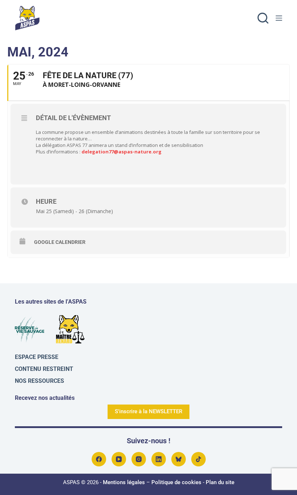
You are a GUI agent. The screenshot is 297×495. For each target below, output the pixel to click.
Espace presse (36, 357)
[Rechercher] (263, 18)
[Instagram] (138, 459)
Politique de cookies (176, 482)
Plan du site (220, 482)
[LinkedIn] (158, 459)
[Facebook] (99, 459)
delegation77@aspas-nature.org (121, 151)
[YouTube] (119, 459)
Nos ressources (39, 380)
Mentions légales (124, 482)
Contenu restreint (44, 368)
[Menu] (279, 18)
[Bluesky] (178, 459)
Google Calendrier (59, 242)
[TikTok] (198, 459)
